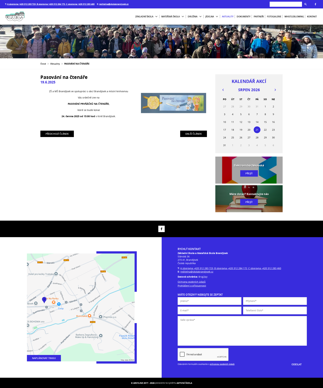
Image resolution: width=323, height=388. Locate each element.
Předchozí (57, 133)
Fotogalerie (274, 16)
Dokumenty (243, 16)
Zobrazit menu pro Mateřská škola (183, 16)
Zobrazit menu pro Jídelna (217, 16)
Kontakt (312, 16)
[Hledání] (286, 4)
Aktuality (228, 16)
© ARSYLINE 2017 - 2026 (143, 383)
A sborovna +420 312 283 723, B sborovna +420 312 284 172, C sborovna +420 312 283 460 (51, 4)
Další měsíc (275, 89)
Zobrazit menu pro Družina (200, 16)
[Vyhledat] (305, 4)
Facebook (315, 4)
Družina (193, 16)
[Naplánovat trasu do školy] (81, 307)
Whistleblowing (294, 16)
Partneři (259, 16)
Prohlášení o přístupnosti (192, 285)
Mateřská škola (170, 16)
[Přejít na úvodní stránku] (25, 16)
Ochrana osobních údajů (192, 281)
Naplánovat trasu (44, 358)
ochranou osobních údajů (222, 364)
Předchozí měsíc (222, 89)
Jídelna (209, 16)
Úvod (43, 63)
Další (193, 133)
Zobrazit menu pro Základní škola (156, 16)
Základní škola (144, 16)
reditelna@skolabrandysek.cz (114, 4)
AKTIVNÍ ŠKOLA (184, 383)
